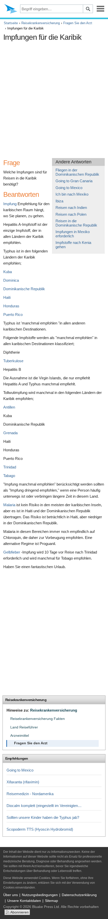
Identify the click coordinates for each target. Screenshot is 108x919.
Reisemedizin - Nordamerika (30, 794)
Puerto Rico (13, 314)
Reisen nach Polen (71, 214)
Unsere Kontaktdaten (24, 901)
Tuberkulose (13, 361)
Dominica (11, 280)
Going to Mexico (69, 188)
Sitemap (51, 901)
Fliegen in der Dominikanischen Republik (77, 172)
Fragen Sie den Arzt (77, 23)
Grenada (10, 433)
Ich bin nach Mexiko (72, 194)
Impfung (10, 204)
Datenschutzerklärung (79, 895)
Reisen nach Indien (71, 207)
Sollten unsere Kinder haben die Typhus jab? (43, 817)
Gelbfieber (11, 552)
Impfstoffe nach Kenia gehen (73, 244)
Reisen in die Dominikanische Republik (76, 223)
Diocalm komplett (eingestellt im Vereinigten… (44, 805)
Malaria (9, 505)
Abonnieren (19, 912)
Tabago (9, 475)
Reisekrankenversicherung (40, 23)
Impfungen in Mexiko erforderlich (73, 234)
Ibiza (59, 201)
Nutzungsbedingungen (40, 895)
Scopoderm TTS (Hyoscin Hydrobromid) (40, 829)
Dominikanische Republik (24, 289)
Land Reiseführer (24, 727)
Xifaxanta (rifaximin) (23, 782)
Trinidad (9, 467)
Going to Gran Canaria (74, 181)
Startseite (11, 23)
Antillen (9, 407)
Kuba (7, 272)
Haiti (7, 297)
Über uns (10, 895)
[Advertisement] (54, 98)
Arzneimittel (19, 736)
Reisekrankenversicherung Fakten (37, 719)
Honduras (11, 306)
